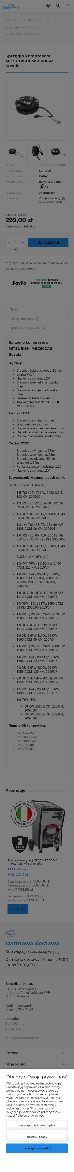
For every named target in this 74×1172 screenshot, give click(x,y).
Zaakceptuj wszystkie (37, 1148)
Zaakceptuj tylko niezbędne (37, 1125)
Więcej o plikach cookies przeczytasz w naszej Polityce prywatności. (33, 1113)
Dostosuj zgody (37, 1136)
